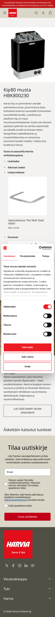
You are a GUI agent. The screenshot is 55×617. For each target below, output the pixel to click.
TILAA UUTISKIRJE (27, 516)
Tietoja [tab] (45, 256)
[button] (4, 12)
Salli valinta (27, 357)
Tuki (7, 589)
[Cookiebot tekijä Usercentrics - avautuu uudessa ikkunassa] (39, 248)
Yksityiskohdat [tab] (27, 256)
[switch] (47, 315)
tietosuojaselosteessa (15, 500)
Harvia (8, 598)
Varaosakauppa (15, 579)
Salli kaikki (27, 347)
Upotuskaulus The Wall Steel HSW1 (26, 221)
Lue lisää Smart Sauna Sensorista (27, 410)
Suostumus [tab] (9, 256)
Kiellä (28, 366)
